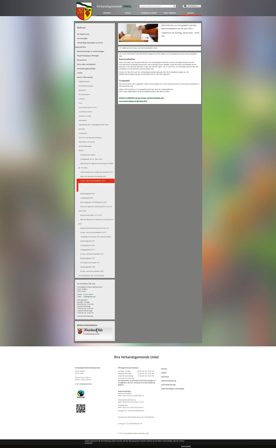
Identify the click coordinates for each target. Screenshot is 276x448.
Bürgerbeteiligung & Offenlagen (88, 56)
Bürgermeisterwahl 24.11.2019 (91, 215)
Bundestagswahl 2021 (87, 194)
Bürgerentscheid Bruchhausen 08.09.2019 (94, 228)
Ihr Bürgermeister (83, 34)
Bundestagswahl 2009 (87, 267)
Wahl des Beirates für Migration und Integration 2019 (95, 222)
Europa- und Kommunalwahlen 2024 (92, 181)
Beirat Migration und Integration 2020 (93, 202)
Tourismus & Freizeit (149, 13)
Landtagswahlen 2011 (87, 250)
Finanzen (82, 99)
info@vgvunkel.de (89, 297)
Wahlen (81, 151)
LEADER (79, 73)
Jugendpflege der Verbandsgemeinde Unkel (94, 125)
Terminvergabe (82, 38)
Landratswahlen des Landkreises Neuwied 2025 (96, 172)
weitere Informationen (85, 77)
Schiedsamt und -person (87, 142)
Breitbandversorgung (86, 86)
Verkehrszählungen (85, 146)
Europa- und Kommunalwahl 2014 (92, 254)
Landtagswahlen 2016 (87, 245)
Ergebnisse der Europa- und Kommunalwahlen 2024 (139, 48)
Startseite (107, 13)
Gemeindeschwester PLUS (88, 107)
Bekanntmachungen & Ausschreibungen (90, 51)
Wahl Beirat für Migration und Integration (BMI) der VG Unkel (95, 166)
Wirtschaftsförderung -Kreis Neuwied (91, 276)
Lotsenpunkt (83, 133)
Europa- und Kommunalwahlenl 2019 (93, 232)
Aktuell (128, 13)
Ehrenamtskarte (84, 94)
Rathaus (190, 13)
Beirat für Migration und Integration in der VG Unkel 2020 (95, 209)
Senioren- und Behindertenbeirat (90, 138)
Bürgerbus (82, 90)
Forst (80, 103)
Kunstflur (82, 129)
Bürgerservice (82, 60)
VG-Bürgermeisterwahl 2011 (90, 263)
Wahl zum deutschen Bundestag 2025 (93, 176)
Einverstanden (186, 446)
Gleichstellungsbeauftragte (86, 69)
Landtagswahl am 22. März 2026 (91, 159)
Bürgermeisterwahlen (87, 155)
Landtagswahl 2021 (86, 198)
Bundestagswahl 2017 (87, 241)
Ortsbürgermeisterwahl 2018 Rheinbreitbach (95, 237)
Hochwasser (83, 120)
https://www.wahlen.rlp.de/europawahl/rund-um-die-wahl (143, 91)
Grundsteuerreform (85, 112)
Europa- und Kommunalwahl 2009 (92, 271)
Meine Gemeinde (170, 13)
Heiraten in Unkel (85, 116)
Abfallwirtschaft (84, 82)
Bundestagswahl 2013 (87, 258)
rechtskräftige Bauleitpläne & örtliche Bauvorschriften (89, 45)
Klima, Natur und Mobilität (86, 64)
